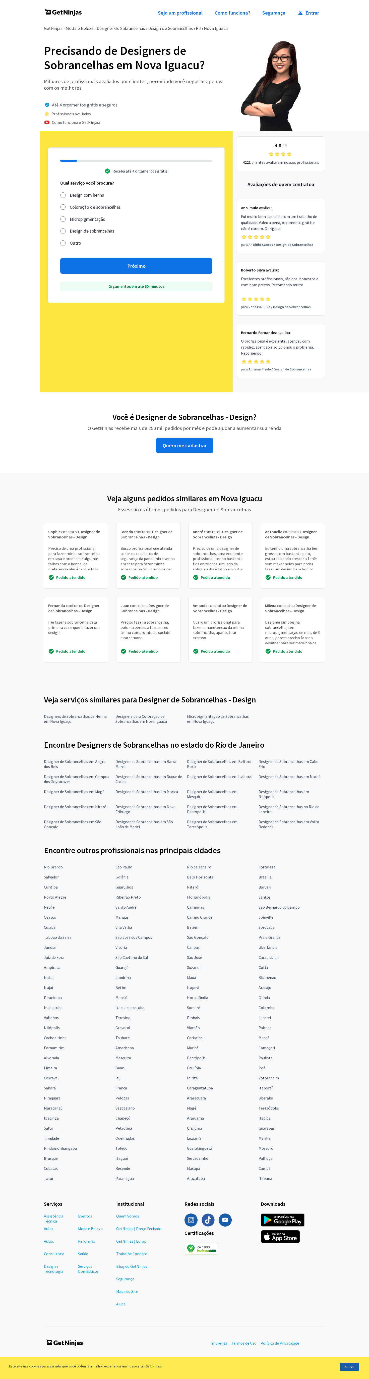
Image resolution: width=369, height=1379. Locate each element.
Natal (49, 977)
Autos (49, 1241)
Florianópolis (198, 897)
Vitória (121, 947)
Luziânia (194, 1138)
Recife (49, 907)
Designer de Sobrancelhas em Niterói (75, 806)
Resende (122, 1168)
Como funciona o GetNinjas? (76, 122)
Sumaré (193, 1007)
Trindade (51, 1138)
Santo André (126, 907)
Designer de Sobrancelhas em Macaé (290, 776)
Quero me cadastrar (185, 445)
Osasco (50, 917)
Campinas (195, 907)
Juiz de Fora (54, 957)
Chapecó (122, 1118)
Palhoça (266, 1158)
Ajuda (121, 1303)
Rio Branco (53, 866)
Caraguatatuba (200, 1087)
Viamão (193, 1027)
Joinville (266, 917)
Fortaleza (267, 866)
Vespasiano (125, 1108)
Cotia (263, 967)
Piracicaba (53, 997)
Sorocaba (267, 927)
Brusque (51, 1158)
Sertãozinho (197, 1158)
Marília (264, 1138)
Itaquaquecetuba (129, 1007)
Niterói (193, 887)
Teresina (122, 1017)
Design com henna (87, 195)
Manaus (122, 917)
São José (194, 957)
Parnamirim (54, 1047)
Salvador (51, 876)
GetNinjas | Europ (131, 1241)
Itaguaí (121, 1158)
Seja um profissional (180, 13)
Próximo (136, 266)
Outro (75, 243)
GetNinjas (53, 28)
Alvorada (51, 1057)
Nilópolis (52, 1027)
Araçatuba (196, 1178)
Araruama (195, 1118)
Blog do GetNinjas (131, 1266)
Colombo (267, 1007)
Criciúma (194, 1128)
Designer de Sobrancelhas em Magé (74, 791)
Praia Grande (270, 937)
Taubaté (122, 1037)
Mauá (191, 977)
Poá (262, 1067)
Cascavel (51, 1077)
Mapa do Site (127, 1291)
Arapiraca (52, 967)
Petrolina (123, 1128)
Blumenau (267, 977)
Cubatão (51, 1168)
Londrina (123, 977)
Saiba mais (154, 1366)
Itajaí (48, 987)
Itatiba (265, 1118)
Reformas (86, 1241)
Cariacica (194, 1037)
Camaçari (267, 1047)
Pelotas (122, 1097)
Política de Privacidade (280, 1343)
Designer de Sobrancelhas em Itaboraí (219, 776)
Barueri (265, 887)
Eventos (85, 1216)
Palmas (265, 1027)
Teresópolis (269, 1108)
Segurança (273, 13)
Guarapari (267, 1128)
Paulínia (194, 1067)
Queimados (125, 1138)
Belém (192, 927)
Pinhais (193, 1017)
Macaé (264, 1037)
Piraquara (52, 1097)
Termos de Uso (244, 1343)
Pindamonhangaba (60, 1148)
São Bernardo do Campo (279, 907)
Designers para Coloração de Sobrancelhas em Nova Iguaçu (141, 719)
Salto (48, 1128)
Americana (124, 1047)
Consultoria (54, 1253)
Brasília (265, 876)
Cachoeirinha (55, 1037)
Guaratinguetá (199, 1148)
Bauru (120, 1067)
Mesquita (123, 1057)
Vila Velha (123, 927)
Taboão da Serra (58, 937)
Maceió (121, 997)
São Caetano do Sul (131, 957)
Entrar (312, 13)
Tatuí (48, 1178)
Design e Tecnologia (53, 1269)
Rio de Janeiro (199, 866)
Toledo (121, 1148)
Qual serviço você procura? (87, 183)
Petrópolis (196, 1057)
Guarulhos (124, 887)
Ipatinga (51, 1118)
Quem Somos (127, 1216)
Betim (120, 987)
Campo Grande (199, 917)
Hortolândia (197, 997)
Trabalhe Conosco (131, 1253)
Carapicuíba (269, 957)
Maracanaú (53, 1108)
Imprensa (219, 1343)
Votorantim (269, 1077)
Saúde (83, 1253)
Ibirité (192, 1077)
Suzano (193, 967)
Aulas (48, 1228)
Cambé (265, 1168)
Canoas (193, 947)
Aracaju (265, 987)
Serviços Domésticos (88, 1269)
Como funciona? (232, 13)
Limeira (50, 1067)
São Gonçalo (198, 937)
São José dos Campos (133, 937)
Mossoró (266, 1148)
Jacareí (265, 1017)
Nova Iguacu (216, 28)
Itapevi (193, 987)
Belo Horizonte (200, 876)
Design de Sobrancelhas (170, 28)
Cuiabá (49, 927)
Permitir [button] (349, 1367)
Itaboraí (266, 1087)
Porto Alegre (55, 897)
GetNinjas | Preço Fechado (138, 1228)
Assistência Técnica (53, 1218)
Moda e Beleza (80, 28)
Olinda (264, 997)
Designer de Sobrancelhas (121, 28)
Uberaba (266, 1097)
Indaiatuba (53, 1007)
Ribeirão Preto (128, 897)
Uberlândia (268, 947)
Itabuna (265, 1178)
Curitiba (51, 887)
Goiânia (122, 876)
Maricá (192, 1047)
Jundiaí (50, 947)
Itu (117, 1077)
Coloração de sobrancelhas (95, 207)
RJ (198, 28)
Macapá (193, 1168)
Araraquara (196, 1097)
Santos (265, 897)
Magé (191, 1108)
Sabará (50, 1087)
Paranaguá (124, 1178)
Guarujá (122, 967)
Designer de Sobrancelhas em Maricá (146, 791)
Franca (121, 1087)
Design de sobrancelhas (92, 231)
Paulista (266, 1057)
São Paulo (123, 866)
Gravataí (122, 1027)
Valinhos (51, 1017)
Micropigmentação (87, 219)
